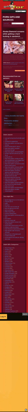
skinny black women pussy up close (14, 225)
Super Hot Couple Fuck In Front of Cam (19, 90)
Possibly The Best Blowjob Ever (8, 103)
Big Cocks (7, 258)
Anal (7, 23)
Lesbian (7, 292)
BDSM (6, 256)
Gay (6, 283)
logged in (10, 125)
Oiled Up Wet (8, 299)
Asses (6, 254)
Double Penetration (9, 273)
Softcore (7, 307)
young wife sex (8, 157)
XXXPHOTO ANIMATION (11, 141)
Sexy (6, 304)
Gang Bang (8, 280)
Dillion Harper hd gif (9, 211)
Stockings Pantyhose (10, 311)
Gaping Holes (8, 282)
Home (5, 23)
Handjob (7, 287)
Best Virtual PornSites (19, 0)
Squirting (7, 309)
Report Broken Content (20, 70)
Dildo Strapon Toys (9, 271)
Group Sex (7, 285)
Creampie (7, 266)
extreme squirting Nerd (10, 213)
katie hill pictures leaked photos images (14, 228)
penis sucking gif (9, 210)
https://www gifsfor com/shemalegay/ (14, 187)
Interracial (7, 290)
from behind (8, 218)
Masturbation (8, 294)
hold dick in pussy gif (10, 220)
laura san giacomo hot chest (12, 208)
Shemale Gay (8, 306)
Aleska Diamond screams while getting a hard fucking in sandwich (13, 33)
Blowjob (7, 261)
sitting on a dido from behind (12, 227)
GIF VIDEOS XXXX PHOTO (12, 162)
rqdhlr (6, 203)
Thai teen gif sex (9, 201)
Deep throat (8, 270)
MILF (6, 297)
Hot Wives (7, 288)
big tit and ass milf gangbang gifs (13, 234)
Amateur (7, 249)
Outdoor (7, 300)
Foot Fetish (7, 278)
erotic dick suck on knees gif (12, 206)
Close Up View (8, 263)
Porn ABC (12, 0)
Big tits (6, 259)
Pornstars (7, 302)
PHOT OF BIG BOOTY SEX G (12, 146)
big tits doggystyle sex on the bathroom (14, 200)
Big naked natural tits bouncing (12, 177)
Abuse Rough (8, 248)
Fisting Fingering (9, 277)
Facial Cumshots (9, 275)
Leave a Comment (6, 109)
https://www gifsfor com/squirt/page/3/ (14, 151)
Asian (6, 253)
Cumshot (7, 268)
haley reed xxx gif (9, 186)
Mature (6, 295)
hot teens (7, 205)
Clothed (7, 265)
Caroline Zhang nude (10, 235)
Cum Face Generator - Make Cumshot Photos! (19, 103)
